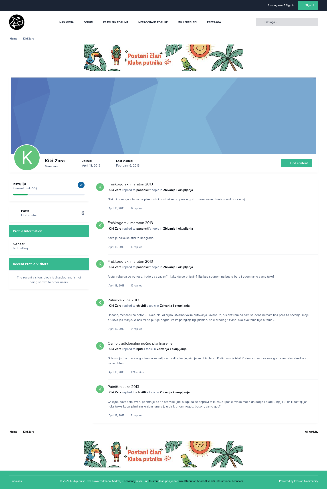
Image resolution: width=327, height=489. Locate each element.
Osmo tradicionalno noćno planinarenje (140, 343)
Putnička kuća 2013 (123, 300)
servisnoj (129, 481)
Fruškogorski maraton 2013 (130, 184)
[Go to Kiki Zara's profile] (100, 187)
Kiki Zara (115, 190)
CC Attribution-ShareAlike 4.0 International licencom (211, 481)
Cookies (17, 481)
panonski (142, 190)
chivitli (141, 306)
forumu (153, 481)
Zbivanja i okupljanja (178, 190)
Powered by (298, 481)
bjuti (139, 349)
